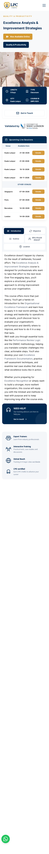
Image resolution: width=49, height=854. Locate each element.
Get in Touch (27, 113)
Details (38, 153)
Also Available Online (20, 36)
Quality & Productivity (16, 45)
